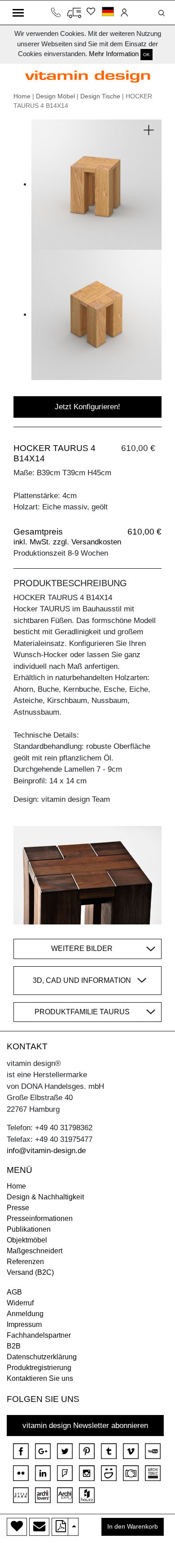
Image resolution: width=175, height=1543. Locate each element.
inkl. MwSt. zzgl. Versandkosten (67, 542)
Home (22, 96)
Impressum (24, 1324)
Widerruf (20, 1303)
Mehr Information (114, 53)
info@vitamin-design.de (46, 1150)
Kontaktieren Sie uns (40, 1378)
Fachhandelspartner (39, 1335)
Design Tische (100, 96)
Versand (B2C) (30, 1272)
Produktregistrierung (39, 1367)
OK (146, 54)
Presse (18, 1207)
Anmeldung (25, 1314)
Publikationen (29, 1229)
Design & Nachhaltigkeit (45, 1197)
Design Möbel (55, 96)
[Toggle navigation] (18, 13)
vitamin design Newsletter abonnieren (85, 1425)
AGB (14, 1292)
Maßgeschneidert (34, 1251)
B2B (14, 1346)
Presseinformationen (40, 1218)
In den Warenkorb (132, 1526)
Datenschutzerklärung (42, 1357)
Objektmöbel (27, 1240)
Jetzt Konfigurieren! (87, 406)
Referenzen (25, 1261)
